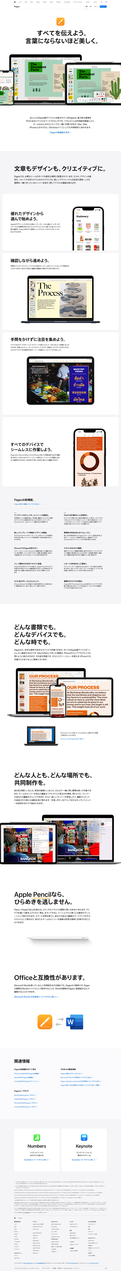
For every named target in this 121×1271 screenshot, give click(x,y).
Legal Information (68, 1268)
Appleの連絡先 (91, 1255)
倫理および (94, 1248)
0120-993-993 (73, 1263)
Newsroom (91, 1240)
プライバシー (91, 1231)
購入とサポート (73, 1235)
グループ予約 (54, 1231)
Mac (15, 1226)
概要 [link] (86, 6)
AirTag (16, 1244)
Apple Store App (55, 1236)
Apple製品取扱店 (40, 1263)
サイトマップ (76, 1268)
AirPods (16, 1239)
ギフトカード (16, 1249)
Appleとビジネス (73, 1224)
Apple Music (36, 1240)
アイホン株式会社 (25, 1212)
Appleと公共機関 (73, 1250)
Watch (16, 1234)
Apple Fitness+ (36, 1245)
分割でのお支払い (55, 1244)
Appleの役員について (93, 1243)
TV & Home (17, 1241)
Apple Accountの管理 (38, 1224)
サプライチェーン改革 (92, 1234)
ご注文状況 (53, 1249)
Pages (17, 7)
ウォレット (16, 1255)
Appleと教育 (73, 1233)
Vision (15, 1236)
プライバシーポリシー (46, 1268)
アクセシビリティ (91, 1224)
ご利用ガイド (54, 1251)
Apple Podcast (36, 1248)
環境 (89, 1229)
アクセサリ (16, 1246)
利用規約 (54, 1268)
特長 (91, 6)
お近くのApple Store (56, 1224)
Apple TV (35, 1238)
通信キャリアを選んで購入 (56, 1246)
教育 (89, 1226)
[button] (101, 2)
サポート (95, 6)
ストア (15, 1224)
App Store (35, 1253)
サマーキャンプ (54, 1234)
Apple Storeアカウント (38, 1226)
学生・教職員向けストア (74, 1238)
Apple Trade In (55, 1241)
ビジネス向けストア (74, 1226)
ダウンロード (104, 6)
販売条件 (60, 1268)
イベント (90, 1250)
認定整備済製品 (54, 1239)
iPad (15, 1229)
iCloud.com (36, 1229)
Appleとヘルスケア (74, 1244)
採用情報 (90, 1245)
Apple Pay (16, 1258)
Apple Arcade (36, 1243)
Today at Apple (55, 1229)
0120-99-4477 (94, 1263)
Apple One (35, 1235)
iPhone (16, 1231)
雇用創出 (90, 1253)
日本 (106, 1268)
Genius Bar (54, 1226)
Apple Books (36, 1250)
